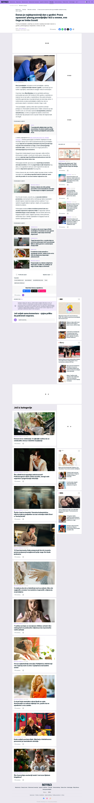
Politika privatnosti (57, 795)
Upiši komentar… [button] (23, 320)
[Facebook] (43, 798)
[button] (52, 29)
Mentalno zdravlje (32, 9)
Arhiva (62, 795)
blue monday (28, 280)
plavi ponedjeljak (19, 280)
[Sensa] (5, 2)
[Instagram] (47, 798)
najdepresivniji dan (38, 280)
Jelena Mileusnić (22, 28)
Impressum (32, 795)
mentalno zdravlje (19, 283)
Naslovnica (18, 9)
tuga (46, 280)
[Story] (44, 792)
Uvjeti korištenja (48, 795)
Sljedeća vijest (46, 274)
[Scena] (49, 792)
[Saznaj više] (79, 299)
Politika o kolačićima (39, 795)
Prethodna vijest (22, 274)
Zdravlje (24, 9)
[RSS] (50, 798)
